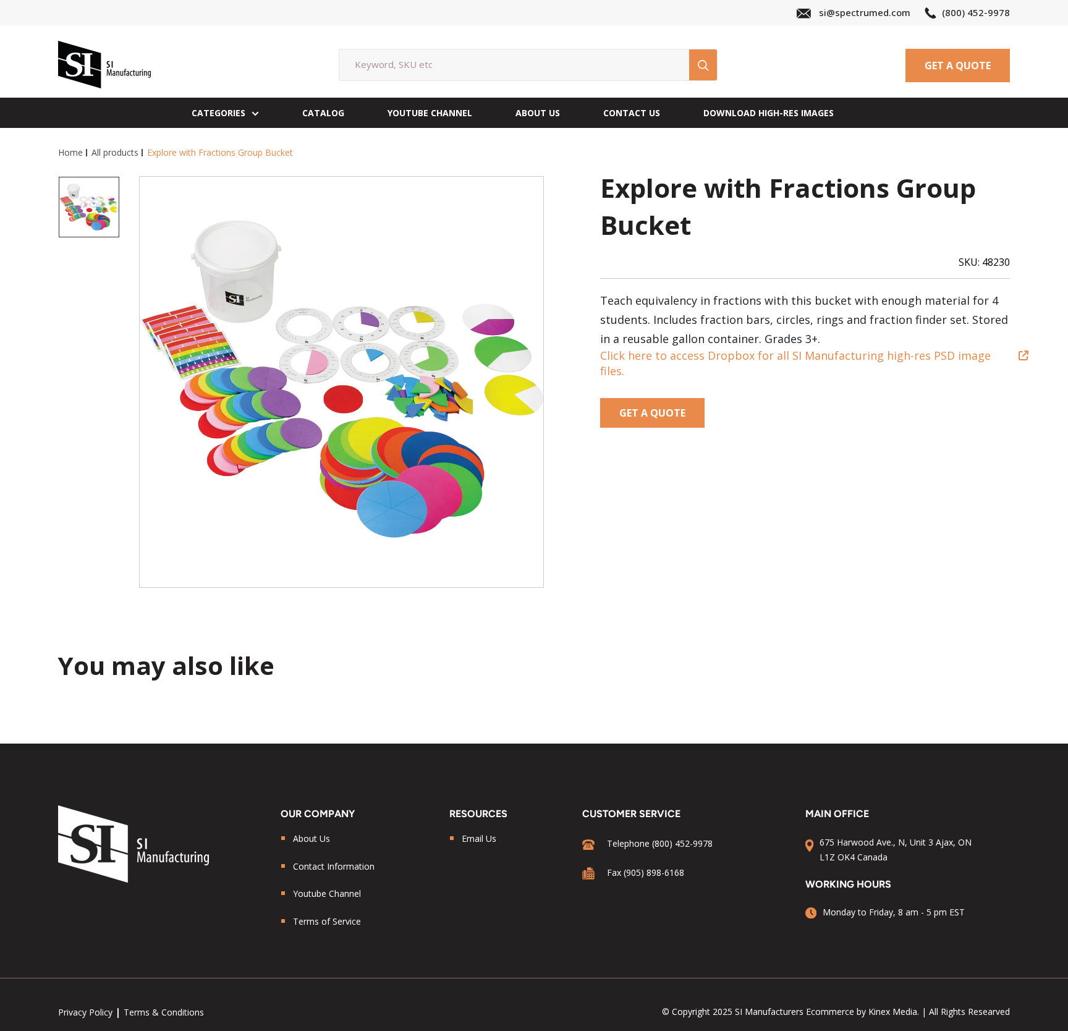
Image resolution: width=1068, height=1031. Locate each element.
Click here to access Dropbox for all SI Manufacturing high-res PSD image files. (795, 363)
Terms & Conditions (164, 1012)
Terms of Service (327, 921)
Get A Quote (958, 65)
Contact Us (631, 112)
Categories (218, 112)
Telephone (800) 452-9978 (660, 843)
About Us (537, 112)
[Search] (703, 64)
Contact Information (334, 866)
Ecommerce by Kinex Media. (862, 1011)
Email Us (479, 838)
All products (114, 152)
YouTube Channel (430, 112)
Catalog (323, 112)
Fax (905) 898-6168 (645, 872)
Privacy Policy (85, 1012)
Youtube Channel (327, 893)
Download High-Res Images (768, 112)
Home (70, 152)
